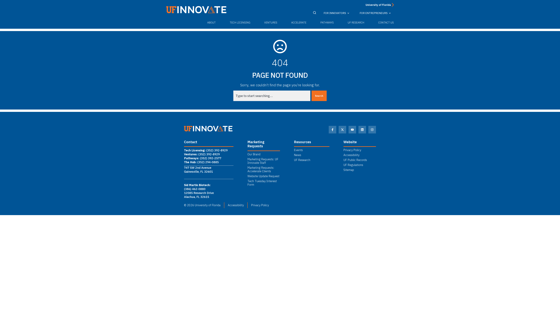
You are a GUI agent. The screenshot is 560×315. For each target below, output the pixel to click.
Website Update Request (263, 176)
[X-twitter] (342, 129)
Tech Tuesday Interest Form (262, 182)
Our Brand (253, 154)
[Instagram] (372, 129)
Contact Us (386, 22)
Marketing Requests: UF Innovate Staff (262, 161)
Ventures (270, 22)
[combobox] (271, 96)
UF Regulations (353, 165)
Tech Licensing (240, 22)
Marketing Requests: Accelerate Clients (260, 169)
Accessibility (351, 155)
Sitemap (348, 170)
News (297, 155)
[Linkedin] (362, 129)
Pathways (327, 22)
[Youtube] (352, 129)
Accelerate (298, 22)
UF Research (356, 22)
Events (298, 150)
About (211, 22)
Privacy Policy (352, 150)
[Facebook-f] (332, 129)
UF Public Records (355, 160)
